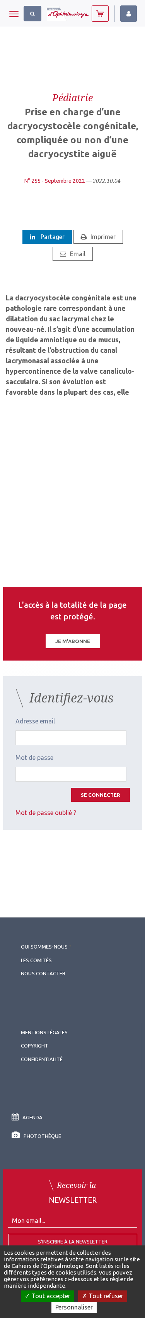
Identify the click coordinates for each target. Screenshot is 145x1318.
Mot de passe (34, 757)
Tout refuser (105, 1295)
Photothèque (42, 1136)
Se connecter (100, 795)
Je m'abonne (72, 641)
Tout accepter (50, 1295)
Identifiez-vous (128, 13)
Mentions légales (44, 1032)
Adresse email (35, 721)
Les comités (36, 960)
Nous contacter (43, 973)
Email (77, 253)
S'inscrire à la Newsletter (72, 1241)
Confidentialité (42, 1059)
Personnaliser (74, 1307)
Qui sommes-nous (44, 946)
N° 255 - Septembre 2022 (54, 181)
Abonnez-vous (100, 13)
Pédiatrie (72, 97)
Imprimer (103, 236)
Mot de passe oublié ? (45, 812)
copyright (34, 1045)
